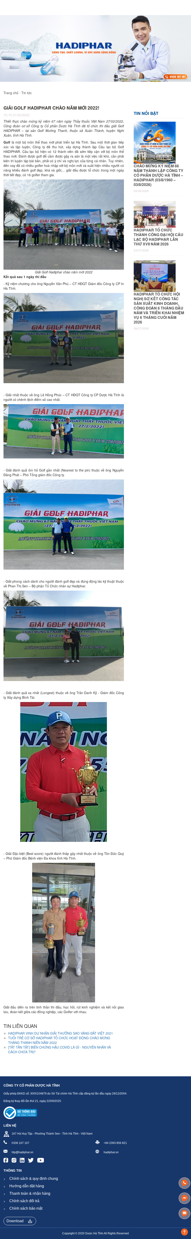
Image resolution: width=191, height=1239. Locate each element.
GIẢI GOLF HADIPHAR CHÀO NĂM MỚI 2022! (51, 108)
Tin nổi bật (146, 113)
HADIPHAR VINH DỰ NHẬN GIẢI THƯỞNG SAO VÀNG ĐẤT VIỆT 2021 (60, 1033)
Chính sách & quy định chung (33, 1178)
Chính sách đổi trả (24, 1201)
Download (15, 1221)
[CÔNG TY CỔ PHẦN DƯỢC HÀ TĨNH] (9, 7)
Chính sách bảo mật (25, 1208)
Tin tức (26, 92)
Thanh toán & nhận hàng (29, 1193)
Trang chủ (10, 92)
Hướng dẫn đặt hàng (26, 1186)
